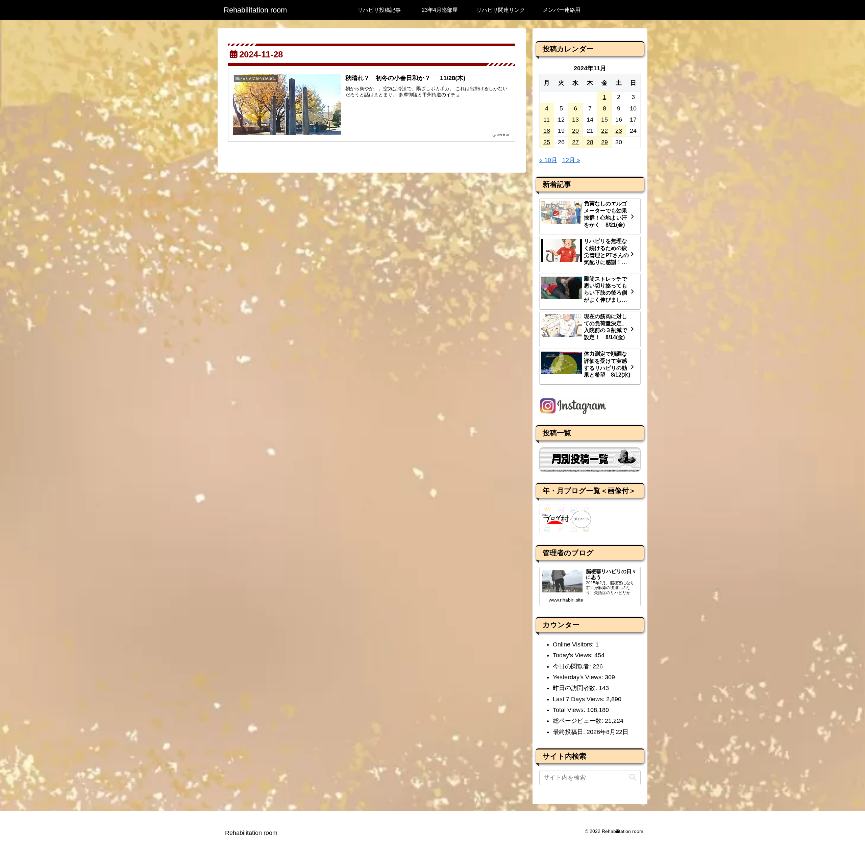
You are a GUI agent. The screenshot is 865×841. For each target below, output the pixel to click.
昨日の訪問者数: (576, 688)
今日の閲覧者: (573, 666)
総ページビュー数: (579, 720)
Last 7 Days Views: (579, 699)
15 (604, 119)
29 (604, 142)
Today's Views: (573, 655)
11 (546, 119)
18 (546, 130)
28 (590, 142)
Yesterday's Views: (579, 677)
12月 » (571, 160)
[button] (633, 777)
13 (575, 119)
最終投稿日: (570, 732)
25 (546, 142)
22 (604, 130)
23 (618, 130)
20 (575, 130)
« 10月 (548, 160)
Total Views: (570, 710)
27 (575, 142)
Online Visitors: (574, 644)
